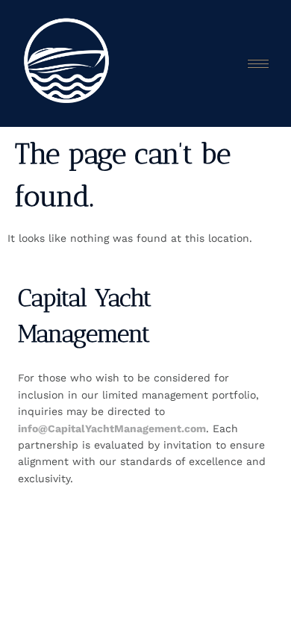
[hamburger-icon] (258, 64)
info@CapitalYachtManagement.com (112, 428)
